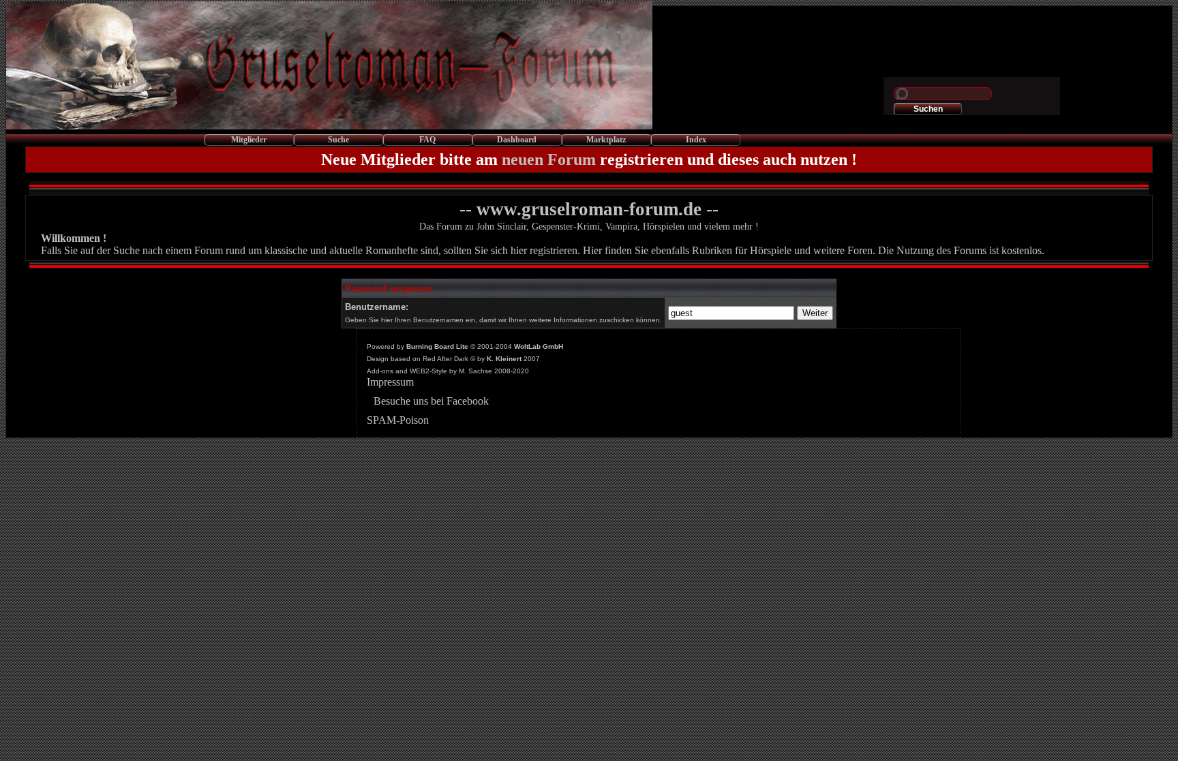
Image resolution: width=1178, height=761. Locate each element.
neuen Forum (549, 159)
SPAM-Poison (398, 420)
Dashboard (517, 139)
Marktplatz (606, 139)
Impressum (390, 382)
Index (696, 139)
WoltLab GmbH (538, 346)
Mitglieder (249, 139)
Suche (338, 139)
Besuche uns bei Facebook (431, 401)
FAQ (427, 139)
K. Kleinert (504, 358)
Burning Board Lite (437, 346)
